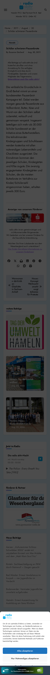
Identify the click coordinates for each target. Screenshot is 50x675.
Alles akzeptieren (25, 650)
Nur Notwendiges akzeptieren (25, 658)
